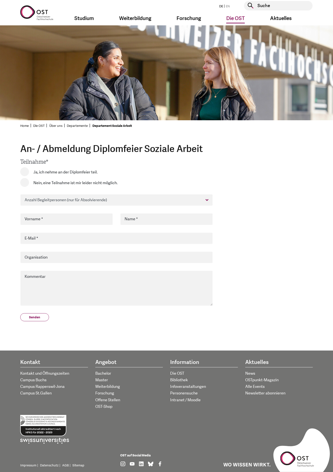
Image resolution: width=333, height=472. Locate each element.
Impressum (28, 465)
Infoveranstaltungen (188, 386)
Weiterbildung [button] (135, 18)
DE (221, 6)
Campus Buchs (33, 380)
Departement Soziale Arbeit (112, 126)
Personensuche (184, 393)
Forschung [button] (188, 18)
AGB (65, 465)
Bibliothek (179, 380)
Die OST (39, 126)
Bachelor (103, 373)
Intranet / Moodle (185, 400)
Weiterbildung (107, 386)
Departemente (77, 126)
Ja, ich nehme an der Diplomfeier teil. (65, 172)
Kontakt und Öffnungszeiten (44, 373)
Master (101, 380)
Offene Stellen (107, 400)
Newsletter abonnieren (265, 393)
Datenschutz (49, 465)
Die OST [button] (235, 18)
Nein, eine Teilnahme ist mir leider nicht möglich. (75, 183)
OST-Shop (103, 406)
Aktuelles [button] (281, 18)
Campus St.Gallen (36, 393)
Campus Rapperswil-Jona (42, 386)
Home (24, 126)
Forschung (104, 393)
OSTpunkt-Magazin (262, 380)
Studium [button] (84, 18)
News (250, 373)
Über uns (55, 126)
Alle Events (255, 386)
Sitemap (78, 465)
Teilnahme (34, 162)
